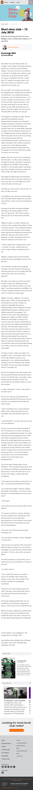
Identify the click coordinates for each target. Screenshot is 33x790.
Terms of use (19, 756)
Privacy (18, 753)
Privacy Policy (26, 779)
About (3, 740)
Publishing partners (20, 745)
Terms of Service (15, 780)
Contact (4, 746)
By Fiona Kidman (13, 47)
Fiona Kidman (20, 662)
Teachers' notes (5, 759)
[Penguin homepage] (2, 2)
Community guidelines (21, 743)
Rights (17, 748)
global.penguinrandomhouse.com (10, 787)
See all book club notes (16, 730)
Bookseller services (6, 743)
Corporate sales (6, 749)
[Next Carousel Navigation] (30, 683)
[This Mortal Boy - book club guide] (15, 692)
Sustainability (5, 755)
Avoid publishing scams (21, 751)
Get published (5, 752)
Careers (18, 740)
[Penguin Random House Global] (6, 784)
